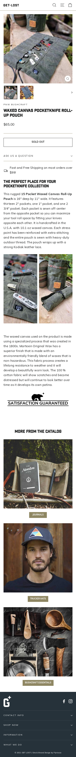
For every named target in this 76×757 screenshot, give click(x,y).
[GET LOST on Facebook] (64, 701)
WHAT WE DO (13, 745)
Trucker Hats (38, 599)
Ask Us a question (18, 156)
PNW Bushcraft (16, 105)
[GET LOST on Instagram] (70, 701)
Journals (38, 515)
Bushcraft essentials (38, 683)
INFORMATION (13, 735)
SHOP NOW (11, 725)
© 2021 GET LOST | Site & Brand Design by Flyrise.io (38, 753)
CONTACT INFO (14, 715)
